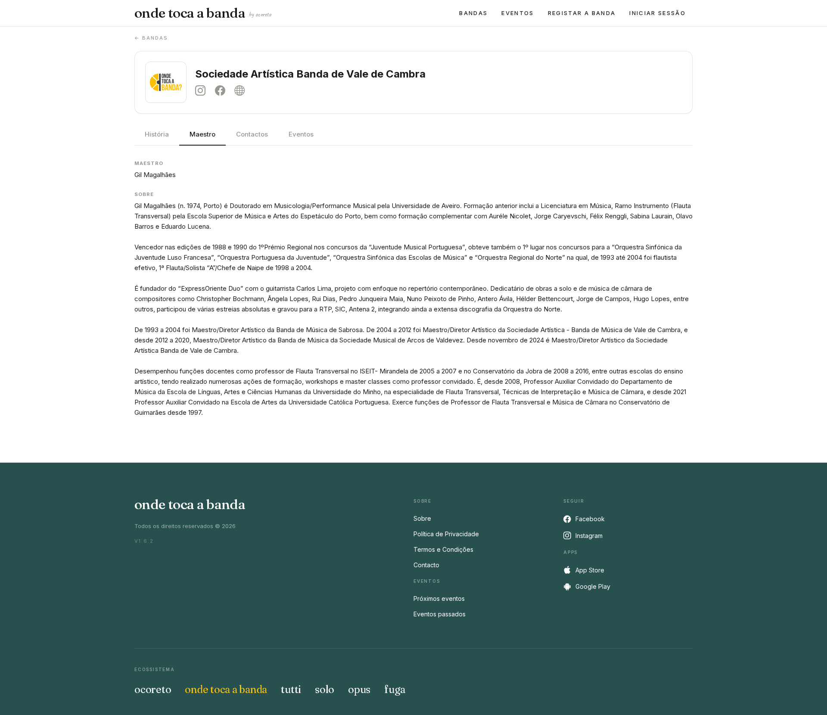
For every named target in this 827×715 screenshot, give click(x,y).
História (157, 134)
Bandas (473, 12)
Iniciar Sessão (657, 12)
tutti (291, 689)
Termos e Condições (443, 549)
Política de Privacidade (446, 534)
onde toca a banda (202, 13)
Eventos (517, 12)
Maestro (202, 134)
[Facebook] (222, 90)
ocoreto (152, 689)
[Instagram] (202, 90)
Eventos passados (440, 614)
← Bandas (151, 38)
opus (359, 689)
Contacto (426, 565)
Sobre (422, 518)
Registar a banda (582, 12)
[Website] (241, 90)
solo (324, 689)
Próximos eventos (439, 598)
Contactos (252, 134)
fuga (394, 689)
